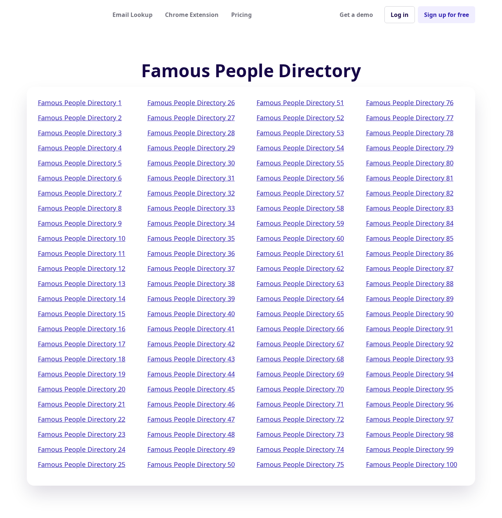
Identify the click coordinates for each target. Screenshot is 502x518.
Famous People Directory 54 (300, 147)
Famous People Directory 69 (300, 373)
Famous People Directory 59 (300, 223)
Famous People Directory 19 (81, 373)
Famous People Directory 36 (191, 253)
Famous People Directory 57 (300, 193)
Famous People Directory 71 (300, 404)
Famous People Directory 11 (81, 253)
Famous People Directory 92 (409, 343)
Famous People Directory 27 (191, 117)
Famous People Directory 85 (409, 238)
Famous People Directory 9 (80, 223)
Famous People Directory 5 (80, 162)
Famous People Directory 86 (409, 253)
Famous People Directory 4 (80, 147)
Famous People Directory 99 (409, 449)
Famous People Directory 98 (409, 434)
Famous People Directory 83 (409, 208)
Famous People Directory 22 (81, 419)
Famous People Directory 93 (409, 358)
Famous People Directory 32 (191, 193)
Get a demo (356, 15)
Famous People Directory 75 (300, 464)
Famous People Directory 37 (191, 268)
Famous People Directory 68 (300, 358)
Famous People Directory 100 (411, 464)
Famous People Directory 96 (409, 404)
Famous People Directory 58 (300, 208)
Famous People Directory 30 (191, 162)
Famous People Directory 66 (300, 328)
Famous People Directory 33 (191, 208)
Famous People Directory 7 (80, 193)
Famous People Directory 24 (81, 449)
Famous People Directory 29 (191, 147)
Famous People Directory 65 (300, 313)
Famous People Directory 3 (80, 132)
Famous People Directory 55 (300, 162)
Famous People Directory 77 (409, 117)
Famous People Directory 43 (191, 358)
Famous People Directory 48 (191, 434)
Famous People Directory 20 (81, 389)
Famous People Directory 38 (191, 283)
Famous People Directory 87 (409, 268)
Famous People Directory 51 (300, 102)
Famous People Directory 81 (409, 178)
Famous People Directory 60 (300, 238)
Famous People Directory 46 (191, 404)
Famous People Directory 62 (300, 268)
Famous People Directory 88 (409, 283)
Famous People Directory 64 (300, 298)
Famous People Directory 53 (300, 132)
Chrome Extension (192, 15)
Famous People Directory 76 (409, 102)
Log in (400, 15)
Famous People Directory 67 (300, 343)
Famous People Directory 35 (191, 238)
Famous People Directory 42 (191, 343)
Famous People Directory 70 (300, 389)
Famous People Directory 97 (409, 419)
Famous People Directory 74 (300, 449)
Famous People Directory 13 (81, 283)
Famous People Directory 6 (80, 178)
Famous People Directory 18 (81, 358)
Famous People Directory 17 (81, 343)
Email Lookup (132, 15)
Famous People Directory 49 (191, 449)
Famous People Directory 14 (81, 298)
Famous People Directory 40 (191, 313)
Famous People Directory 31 (191, 178)
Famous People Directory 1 (80, 102)
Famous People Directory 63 (300, 283)
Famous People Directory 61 (300, 253)
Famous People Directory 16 (81, 328)
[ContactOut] (63, 14)
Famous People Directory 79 (409, 147)
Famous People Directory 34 (191, 223)
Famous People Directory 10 (81, 238)
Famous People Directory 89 (409, 298)
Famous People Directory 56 (300, 178)
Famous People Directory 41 (191, 328)
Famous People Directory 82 (409, 193)
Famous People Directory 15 (81, 313)
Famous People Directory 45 (191, 389)
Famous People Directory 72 (300, 419)
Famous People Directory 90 (409, 313)
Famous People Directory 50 (191, 464)
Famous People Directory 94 (409, 373)
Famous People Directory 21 (81, 404)
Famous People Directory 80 (409, 162)
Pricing (241, 15)
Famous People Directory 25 (81, 464)
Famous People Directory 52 (300, 117)
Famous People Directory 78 (409, 132)
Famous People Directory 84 (409, 223)
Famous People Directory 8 (80, 208)
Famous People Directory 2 (80, 117)
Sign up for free (446, 15)
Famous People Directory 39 (191, 298)
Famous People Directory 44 (191, 373)
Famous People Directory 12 (81, 268)
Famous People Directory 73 (300, 434)
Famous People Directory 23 (81, 434)
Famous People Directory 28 (191, 132)
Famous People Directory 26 (191, 102)
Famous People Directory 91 (409, 328)
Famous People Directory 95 (409, 389)
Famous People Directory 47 (191, 419)
